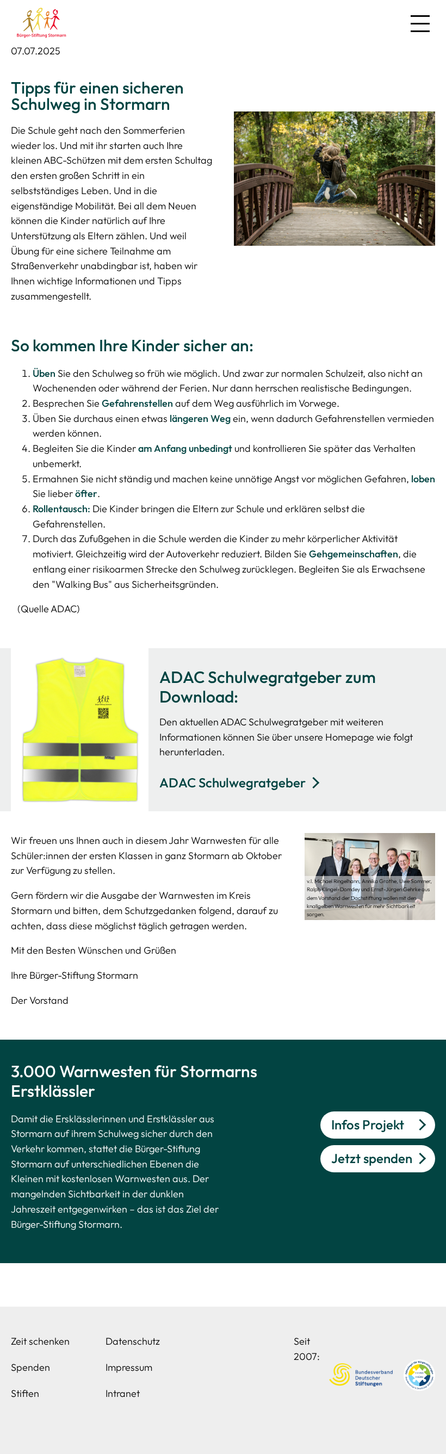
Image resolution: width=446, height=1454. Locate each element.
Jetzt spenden (371, 1158)
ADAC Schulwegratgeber (232, 782)
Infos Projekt (367, 1124)
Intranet (123, 1393)
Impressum (129, 1367)
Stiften (25, 1393)
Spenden (30, 1367)
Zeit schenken (40, 1341)
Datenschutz (133, 1341)
